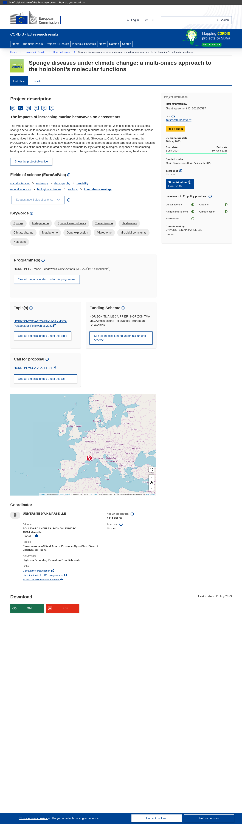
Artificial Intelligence (177, 211)
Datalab (114, 43)
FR (36, 108)
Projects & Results (57, 43)
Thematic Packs (32, 43)
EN (20, 108)
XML (30, 608)
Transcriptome (104, 223)
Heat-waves (129, 223)
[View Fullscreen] (151, 469)
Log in (135, 20)
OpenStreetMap (64, 494)
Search (126, 43)
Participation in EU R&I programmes (56, 574)
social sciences (20, 183)
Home (15, 43)
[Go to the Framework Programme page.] (17, 65)
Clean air (204, 204)
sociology (42, 183)
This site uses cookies (33, 818)
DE (12, 108)
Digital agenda (174, 204)
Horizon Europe (62, 52)
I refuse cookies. (209, 818)
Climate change (23, 232)
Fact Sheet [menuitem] (19, 81)
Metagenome (40, 223)
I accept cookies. (156, 818)
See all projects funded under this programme (46, 279)
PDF (65, 608)
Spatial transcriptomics (72, 223)
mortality (82, 183)
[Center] (151, 482)
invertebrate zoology (98, 189)
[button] (149, 20)
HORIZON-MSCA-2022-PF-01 (33, 367)
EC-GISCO (93, 494)
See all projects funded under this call (41, 378)
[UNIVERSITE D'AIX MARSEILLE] (89, 458)
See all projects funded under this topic (42, 335)
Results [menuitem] (37, 81)
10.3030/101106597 (177, 120)
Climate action (207, 211)
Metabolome (50, 232)
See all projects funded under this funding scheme (120, 338)
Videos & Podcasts (84, 43)
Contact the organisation (50, 570)
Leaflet (42, 494)
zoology (73, 189)
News (102, 43)
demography (62, 183)
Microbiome (104, 232)
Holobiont (19, 241)
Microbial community (133, 232)
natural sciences (20, 189)
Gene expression (77, 232)
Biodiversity (172, 218)
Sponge (18, 223)
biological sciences (49, 189)
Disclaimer (150, 494)
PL (51, 108)
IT (44, 108)
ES (28, 108)
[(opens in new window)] (38, 18)
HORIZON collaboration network (54, 579)
